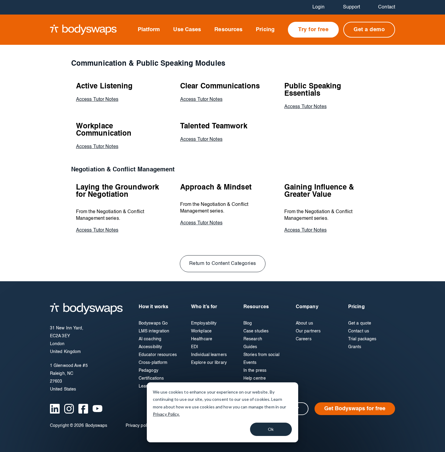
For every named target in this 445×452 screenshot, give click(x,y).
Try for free (313, 29)
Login (318, 7)
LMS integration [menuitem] (154, 331)
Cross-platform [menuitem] (153, 363)
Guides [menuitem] (250, 347)
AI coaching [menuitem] (150, 339)
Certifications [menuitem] (151, 378)
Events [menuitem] (250, 363)
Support (351, 7)
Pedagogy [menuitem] (148, 370)
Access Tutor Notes (97, 99)
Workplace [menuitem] (201, 331)
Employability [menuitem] (203, 323)
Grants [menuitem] (354, 347)
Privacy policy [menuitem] (139, 426)
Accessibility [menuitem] (150, 347)
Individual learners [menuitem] (209, 355)
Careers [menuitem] (304, 339)
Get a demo (369, 29)
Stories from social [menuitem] (261, 355)
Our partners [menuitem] (308, 331)
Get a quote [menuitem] (359, 323)
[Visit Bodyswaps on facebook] (83, 409)
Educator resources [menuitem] (158, 355)
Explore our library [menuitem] (209, 363)
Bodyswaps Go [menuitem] (153, 323)
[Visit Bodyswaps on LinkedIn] (55, 409)
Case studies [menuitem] (256, 331)
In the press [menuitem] (254, 370)
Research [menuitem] (252, 339)
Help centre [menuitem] (254, 378)
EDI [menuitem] (194, 347)
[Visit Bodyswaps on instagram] (69, 409)
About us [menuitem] (304, 323)
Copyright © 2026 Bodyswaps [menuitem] (78, 426)
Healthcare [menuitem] (201, 339)
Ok (271, 429)
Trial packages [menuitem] (362, 339)
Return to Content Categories (222, 263)
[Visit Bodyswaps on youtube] (97, 408)
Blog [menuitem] (247, 323)
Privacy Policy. (166, 414)
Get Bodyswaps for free (354, 408)
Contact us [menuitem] (358, 331)
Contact (386, 7)
